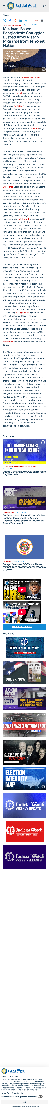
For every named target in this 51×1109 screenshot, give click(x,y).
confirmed (24, 219)
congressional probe (30, 77)
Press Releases (9, 512)
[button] (4, 6)
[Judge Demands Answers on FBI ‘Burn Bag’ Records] (24, 451)
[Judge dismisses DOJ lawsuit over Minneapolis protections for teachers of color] (24, 547)
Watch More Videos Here (22, 626)
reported (34, 128)
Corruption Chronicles (13, 25)
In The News (8, 561)
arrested (18, 105)
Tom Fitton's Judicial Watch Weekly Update (20, 466)
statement (8, 341)
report (19, 93)
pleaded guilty (22, 312)
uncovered (8, 186)
